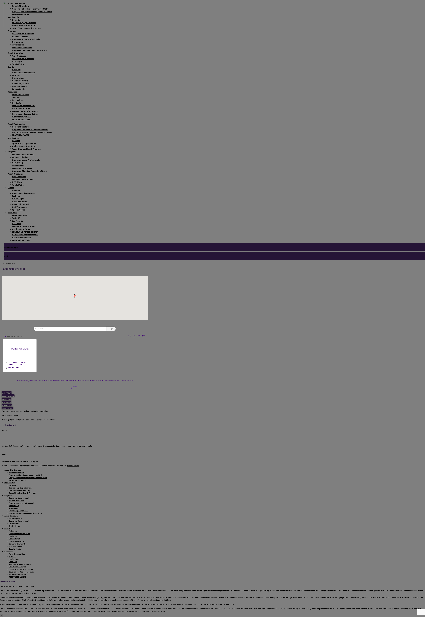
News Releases (35, 381)
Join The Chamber (127, 381)
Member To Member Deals (68, 381)
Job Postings (91, 381)
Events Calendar (46, 381)
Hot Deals (56, 381)
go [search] (112, 329)
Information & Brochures (112, 381)
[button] (75, 296)
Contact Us (99, 381)
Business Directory (23, 381)
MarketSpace (82, 381)
